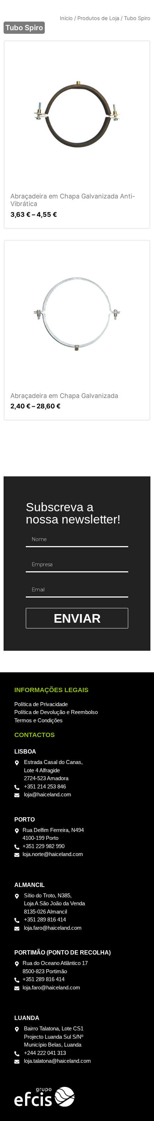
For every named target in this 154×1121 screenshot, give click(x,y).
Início (66, 18)
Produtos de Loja (98, 18)
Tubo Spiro (24, 27)
